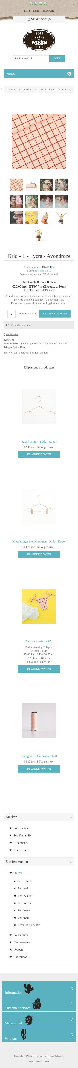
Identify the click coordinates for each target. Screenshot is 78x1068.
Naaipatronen (22, 942)
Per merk (23, 888)
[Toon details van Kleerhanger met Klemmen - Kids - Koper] (39, 506)
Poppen (18, 949)
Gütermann (20, 842)
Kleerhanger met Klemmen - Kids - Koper (39, 541)
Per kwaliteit (25, 895)
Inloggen (48, 11)
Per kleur (23, 917)
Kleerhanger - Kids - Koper (39, 441)
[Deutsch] (46, 5)
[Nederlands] (36, 5)
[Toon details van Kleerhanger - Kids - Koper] (39, 406)
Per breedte (25, 903)
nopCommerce (44, 1061)
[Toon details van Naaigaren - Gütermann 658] (39, 720)
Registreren (31, 11)
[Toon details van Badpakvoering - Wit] (39, 606)
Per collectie (25, 881)
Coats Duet (20, 850)
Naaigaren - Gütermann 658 (39, 756)
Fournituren (21, 935)
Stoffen (18, 872)
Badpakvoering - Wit (39, 641)
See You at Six (43, 270)
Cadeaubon (21, 956)
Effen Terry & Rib (29, 924)
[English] (32, 5)
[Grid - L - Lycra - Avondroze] (16, 185)
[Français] (41, 5)
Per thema (24, 910)
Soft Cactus (21, 828)
